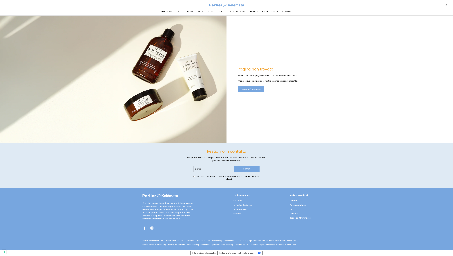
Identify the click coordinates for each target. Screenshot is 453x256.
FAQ (292, 209)
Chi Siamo (238, 200)
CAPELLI (221, 11)
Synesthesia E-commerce (285, 241)
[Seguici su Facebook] (144, 228)
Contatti (293, 200)
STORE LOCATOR (270, 11)
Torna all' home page (251, 89)
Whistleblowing (193, 244)
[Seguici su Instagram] (152, 228)
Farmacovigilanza (298, 205)
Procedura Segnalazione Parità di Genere (267, 244)
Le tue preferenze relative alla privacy (236, 253)
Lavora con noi (240, 209)
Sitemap (237, 213)
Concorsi (294, 213)
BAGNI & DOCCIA (205, 11)
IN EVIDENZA (166, 11)
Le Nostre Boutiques (242, 205)
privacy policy (232, 176)
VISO (179, 11)
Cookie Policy (160, 244)
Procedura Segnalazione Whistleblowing (217, 244)
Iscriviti (246, 169)
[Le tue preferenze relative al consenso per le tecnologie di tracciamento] (4, 252)
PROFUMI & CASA (237, 11)
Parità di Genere (241, 244)
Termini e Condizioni (176, 244)
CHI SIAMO (287, 11)
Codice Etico (290, 244)
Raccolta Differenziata (300, 218)
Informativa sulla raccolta (204, 253)
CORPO (189, 11)
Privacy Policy (148, 244)
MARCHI (254, 11)
